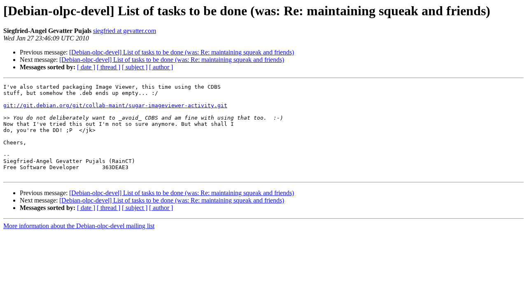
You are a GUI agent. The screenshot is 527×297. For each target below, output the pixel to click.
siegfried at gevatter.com (124, 30)
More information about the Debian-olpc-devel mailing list (78, 225)
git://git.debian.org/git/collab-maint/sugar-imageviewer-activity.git (115, 105)
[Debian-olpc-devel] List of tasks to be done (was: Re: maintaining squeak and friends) (181, 52)
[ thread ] (108, 67)
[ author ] (161, 67)
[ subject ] (134, 67)
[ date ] (86, 67)
